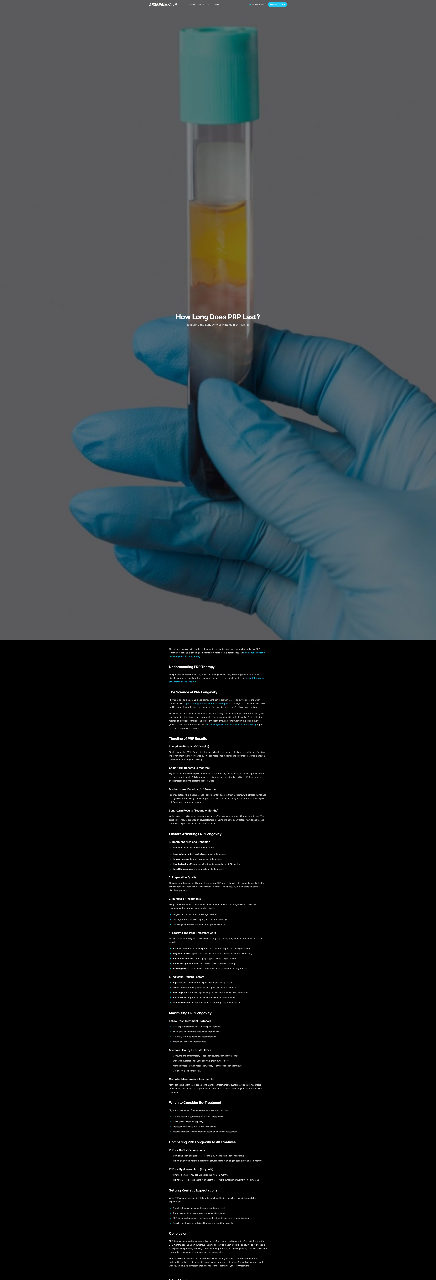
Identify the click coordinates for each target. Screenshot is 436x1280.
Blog (217, 4)
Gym (208, 4)
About (192, 4)
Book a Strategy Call (277, 4)
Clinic (200, 4)
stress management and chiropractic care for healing (230, 724)
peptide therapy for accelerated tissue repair (206, 703)
